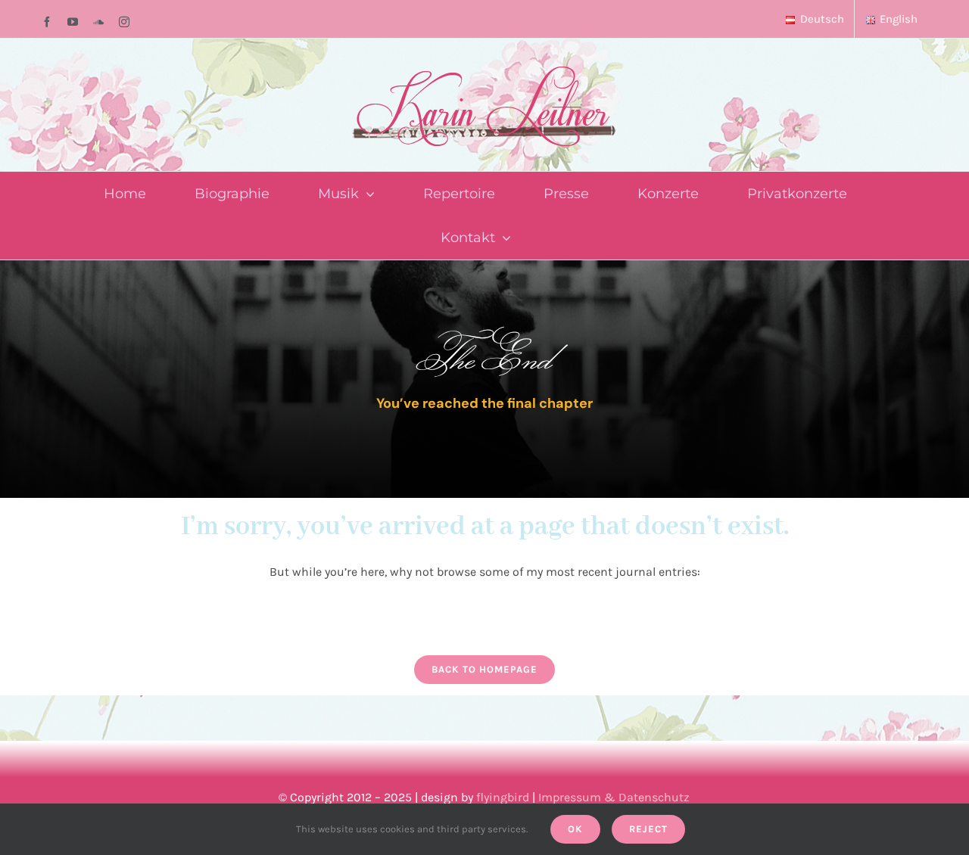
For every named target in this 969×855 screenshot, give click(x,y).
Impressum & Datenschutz (614, 797)
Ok (575, 829)
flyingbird (502, 797)
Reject (648, 829)
